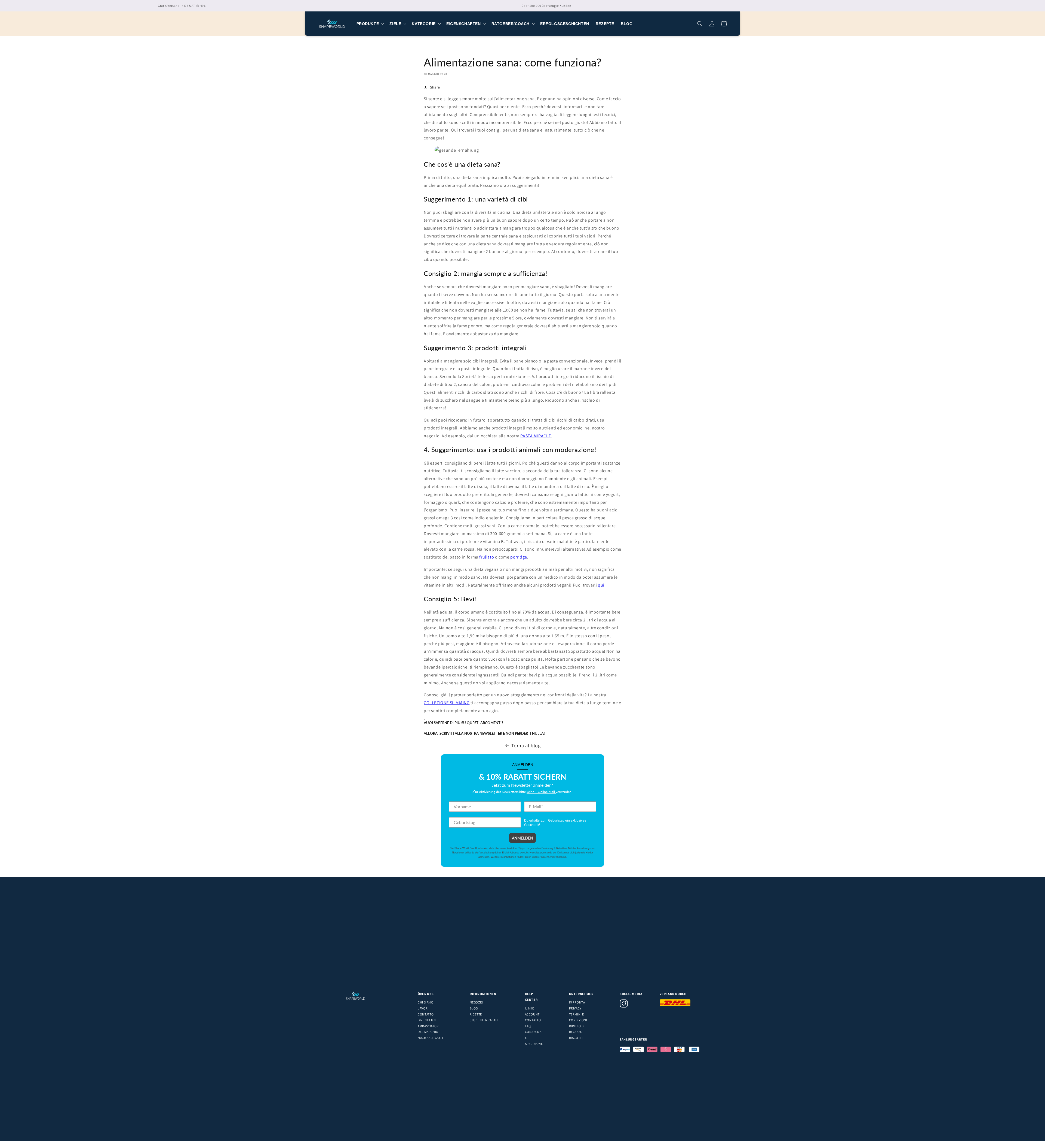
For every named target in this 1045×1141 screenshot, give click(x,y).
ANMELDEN (522, 838)
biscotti (576, 1038)
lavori (423, 1008)
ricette (476, 1014)
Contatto (426, 1014)
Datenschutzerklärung (553, 857)
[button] (369, 23)
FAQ (528, 1026)
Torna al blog (526, 745)
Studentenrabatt (484, 1020)
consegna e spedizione (534, 1037)
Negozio (476, 1002)
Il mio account (532, 1011)
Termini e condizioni (578, 1017)
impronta (577, 1002)
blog (474, 1008)
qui (601, 585)
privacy (575, 1008)
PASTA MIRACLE (535, 436)
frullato (487, 557)
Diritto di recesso (577, 1029)
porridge (518, 557)
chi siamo (425, 1002)
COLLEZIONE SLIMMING (446, 703)
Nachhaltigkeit (430, 1038)
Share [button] (435, 87)
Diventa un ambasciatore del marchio (429, 1026)
